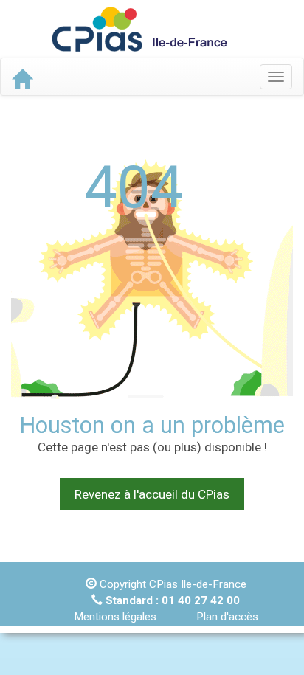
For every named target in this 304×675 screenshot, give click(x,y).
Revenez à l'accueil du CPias (152, 494)
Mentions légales (115, 616)
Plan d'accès (227, 616)
